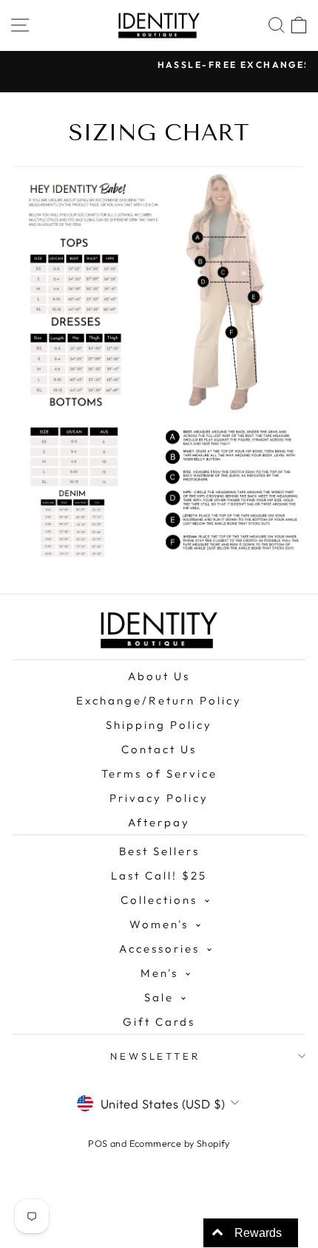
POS (97, 1143)
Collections (159, 900)
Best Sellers (159, 851)
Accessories (159, 949)
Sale (159, 997)
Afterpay (159, 822)
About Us (159, 676)
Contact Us (159, 749)
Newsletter (155, 1056)
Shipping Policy (159, 725)
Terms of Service (159, 774)
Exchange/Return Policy (159, 700)
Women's (159, 924)
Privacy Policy (159, 798)
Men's (159, 973)
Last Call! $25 (159, 875)
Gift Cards (159, 1022)
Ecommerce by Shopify (179, 1143)
